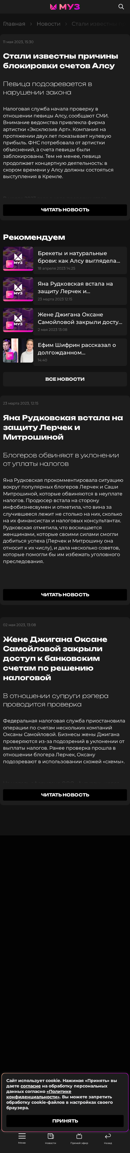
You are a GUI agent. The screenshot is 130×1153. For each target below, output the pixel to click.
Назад (108, 1143)
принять (65, 1120)
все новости (65, 379)
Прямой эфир (79, 1143)
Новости (50, 1143)
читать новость (65, 209)
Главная (14, 24)
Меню (22, 1142)
